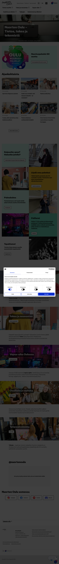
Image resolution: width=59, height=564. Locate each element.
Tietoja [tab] (46, 272)
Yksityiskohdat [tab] (29, 272)
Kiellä (13, 294)
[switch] (23, 289)
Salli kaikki (46, 294)
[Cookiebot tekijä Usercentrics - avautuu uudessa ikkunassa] (49, 269)
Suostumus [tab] (12, 272)
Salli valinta (29, 294)
